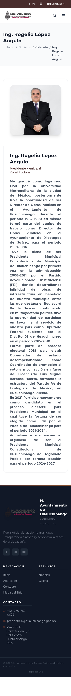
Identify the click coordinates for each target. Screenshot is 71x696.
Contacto (9, 586)
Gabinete (41, 47)
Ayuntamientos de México (27, 663)
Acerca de (10, 581)
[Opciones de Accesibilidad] (41, 4)
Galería (43, 581)
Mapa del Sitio (12, 592)
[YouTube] (24, 552)
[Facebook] (29, 3)
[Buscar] (54, 15)
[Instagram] (34, 3)
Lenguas (56, 3)
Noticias (44, 575)
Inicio (10, 47)
